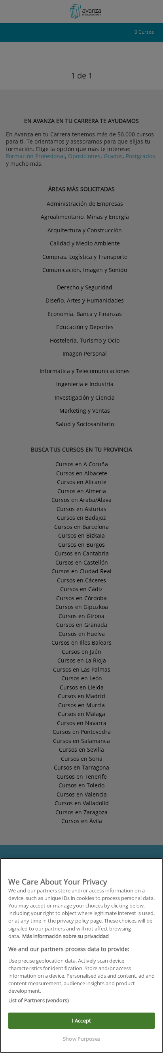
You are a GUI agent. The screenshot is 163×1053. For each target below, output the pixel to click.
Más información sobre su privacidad (65, 936)
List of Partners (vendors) (38, 1000)
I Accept (81, 1020)
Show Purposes (81, 1038)
